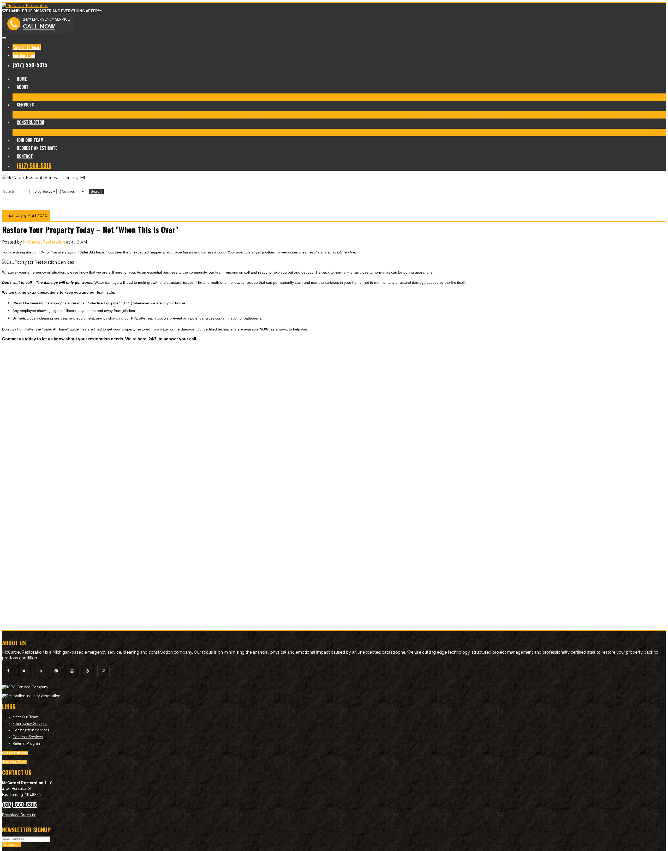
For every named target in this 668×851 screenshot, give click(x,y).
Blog (133, 96)
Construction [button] (30, 122)
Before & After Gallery (65, 96)
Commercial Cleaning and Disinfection (188, 114)
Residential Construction (36, 132)
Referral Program (27, 743)
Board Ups (476, 114)
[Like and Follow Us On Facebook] (8, 671)
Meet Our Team (28, 96)
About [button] (22, 87)
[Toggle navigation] (4, 38)
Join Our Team (24, 55)
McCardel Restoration (44, 242)
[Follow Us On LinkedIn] (40, 671)
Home (22, 79)
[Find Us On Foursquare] (104, 671)
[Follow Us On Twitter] (24, 671)
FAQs (608, 114)
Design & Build (125, 132)
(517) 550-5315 (30, 65)
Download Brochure (19, 815)
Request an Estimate (37, 148)
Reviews (120, 96)
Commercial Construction (85, 132)
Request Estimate (27, 47)
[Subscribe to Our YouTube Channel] (72, 671)
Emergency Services (30, 724)
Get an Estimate (15, 753)
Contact (25, 156)
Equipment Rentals (505, 114)
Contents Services (584, 114)
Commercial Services (545, 114)
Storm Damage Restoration (315, 114)
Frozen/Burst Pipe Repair (367, 114)
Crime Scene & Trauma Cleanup (257, 114)
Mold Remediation (133, 114)
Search (96, 191)
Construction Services (31, 730)
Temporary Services (445, 114)
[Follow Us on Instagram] (56, 671)
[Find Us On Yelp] (88, 671)
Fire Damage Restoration (37, 114)
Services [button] (25, 105)
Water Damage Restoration (88, 114)
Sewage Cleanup (409, 114)
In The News (99, 96)
